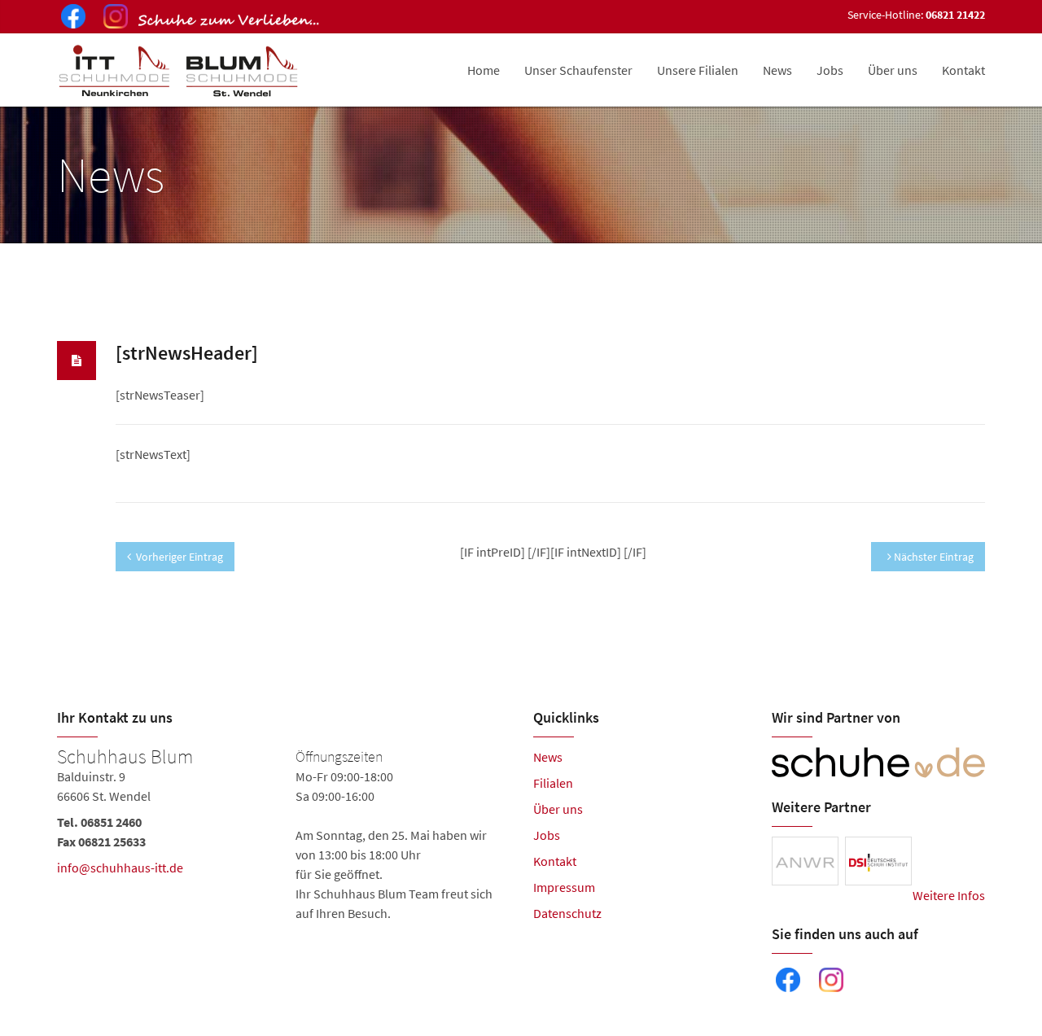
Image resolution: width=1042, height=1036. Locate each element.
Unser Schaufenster (578, 70)
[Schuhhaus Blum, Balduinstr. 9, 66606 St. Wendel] (283, 835)
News (777, 70)
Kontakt (963, 70)
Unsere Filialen (697, 70)
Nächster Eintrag (932, 556)
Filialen (553, 783)
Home (483, 70)
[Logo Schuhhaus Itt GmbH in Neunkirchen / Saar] (180, 70)
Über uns (892, 70)
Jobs (830, 70)
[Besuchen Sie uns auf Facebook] (70, 18)
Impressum (564, 887)
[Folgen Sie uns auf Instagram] (112, 18)
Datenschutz (567, 913)
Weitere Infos (949, 895)
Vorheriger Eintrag (179, 556)
